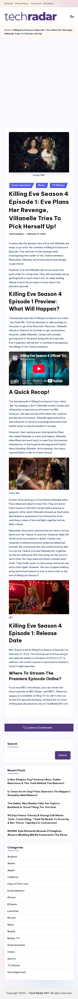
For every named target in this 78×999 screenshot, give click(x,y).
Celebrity (12, 877)
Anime (11, 863)
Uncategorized (16, 972)
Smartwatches (16, 945)
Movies (11, 917)
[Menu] (72, 16)
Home (7, 30)
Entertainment (21, 185)
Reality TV (13, 938)
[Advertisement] (39, 79)
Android (12, 856)
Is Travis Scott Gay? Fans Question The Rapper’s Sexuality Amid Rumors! (39, 793)
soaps (11, 951)
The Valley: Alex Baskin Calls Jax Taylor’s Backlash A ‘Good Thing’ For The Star (33, 805)
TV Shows (58, 185)
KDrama (12, 904)
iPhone (11, 897)
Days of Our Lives (17, 883)
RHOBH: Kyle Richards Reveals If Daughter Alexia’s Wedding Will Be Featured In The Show (37, 832)
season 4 (14, 695)
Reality (11, 931)
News (41, 185)
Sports (11, 958)
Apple (11, 870)
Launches (13, 911)
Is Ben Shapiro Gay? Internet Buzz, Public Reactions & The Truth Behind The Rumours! (35, 781)
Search (12, 743)
